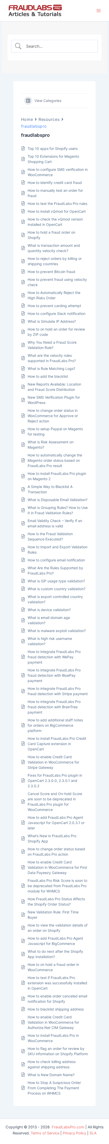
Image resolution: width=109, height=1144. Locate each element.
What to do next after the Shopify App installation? (55, 954)
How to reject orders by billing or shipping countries (55, 261)
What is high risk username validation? (50, 641)
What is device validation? (49, 610)
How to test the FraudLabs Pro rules (57, 203)
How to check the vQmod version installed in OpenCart (55, 222)
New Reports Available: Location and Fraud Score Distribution (54, 387)
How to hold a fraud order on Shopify (51, 235)
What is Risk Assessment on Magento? (51, 444)
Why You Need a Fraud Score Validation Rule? (52, 345)
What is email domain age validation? (49, 620)
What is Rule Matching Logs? (51, 368)
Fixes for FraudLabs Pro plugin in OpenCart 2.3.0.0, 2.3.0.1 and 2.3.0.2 (55, 780)
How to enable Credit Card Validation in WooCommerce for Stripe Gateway (53, 762)
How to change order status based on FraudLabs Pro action (56, 851)
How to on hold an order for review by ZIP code (56, 332)
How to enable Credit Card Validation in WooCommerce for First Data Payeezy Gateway (57, 867)
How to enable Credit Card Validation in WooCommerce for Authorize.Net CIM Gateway (53, 1022)
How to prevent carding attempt (54, 306)
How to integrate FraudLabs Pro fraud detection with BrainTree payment (54, 706)
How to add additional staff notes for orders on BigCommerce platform (55, 725)
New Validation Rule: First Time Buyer (53, 914)
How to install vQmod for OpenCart (57, 211)
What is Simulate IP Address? (52, 321)
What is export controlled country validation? (55, 599)
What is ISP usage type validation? (56, 581)
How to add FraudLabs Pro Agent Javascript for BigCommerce (55, 941)
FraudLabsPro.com (68, 1127)
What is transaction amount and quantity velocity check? (54, 248)
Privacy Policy (74, 1133)
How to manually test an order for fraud (55, 193)
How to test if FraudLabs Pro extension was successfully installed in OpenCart (57, 982)
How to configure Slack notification (56, 313)
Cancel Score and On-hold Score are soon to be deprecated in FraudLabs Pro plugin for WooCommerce (55, 802)
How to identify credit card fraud (55, 182)
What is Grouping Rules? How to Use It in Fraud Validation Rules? (58, 510)
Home (27, 119)
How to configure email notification (56, 560)
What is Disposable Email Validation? (57, 500)
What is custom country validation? (56, 589)
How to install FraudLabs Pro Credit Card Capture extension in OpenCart (57, 743)
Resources (49, 119)
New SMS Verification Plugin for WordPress (54, 400)
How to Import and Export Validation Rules (57, 549)
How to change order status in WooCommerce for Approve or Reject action (53, 415)
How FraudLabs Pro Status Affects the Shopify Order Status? (56, 901)
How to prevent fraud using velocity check (57, 282)
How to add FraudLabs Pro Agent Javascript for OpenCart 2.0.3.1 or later (56, 822)
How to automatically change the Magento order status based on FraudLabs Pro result (55, 460)
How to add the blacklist (48, 376)
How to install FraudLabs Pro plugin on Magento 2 (57, 476)
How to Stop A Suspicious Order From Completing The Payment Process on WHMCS (54, 1087)
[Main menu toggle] (98, 10)
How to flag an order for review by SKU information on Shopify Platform (58, 1051)
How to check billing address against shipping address (52, 1064)
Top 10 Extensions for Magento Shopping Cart (53, 159)
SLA (93, 1133)
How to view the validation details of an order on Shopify (57, 928)
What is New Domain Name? (51, 1075)
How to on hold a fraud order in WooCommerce (53, 967)
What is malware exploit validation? (57, 631)
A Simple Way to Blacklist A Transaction (50, 489)
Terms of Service (45, 1133)
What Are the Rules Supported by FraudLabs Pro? (55, 570)
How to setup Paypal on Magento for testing (55, 431)
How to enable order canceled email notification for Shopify (57, 998)
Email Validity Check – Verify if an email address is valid (55, 523)
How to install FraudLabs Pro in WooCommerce (53, 1038)
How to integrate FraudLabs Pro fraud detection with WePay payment (54, 656)
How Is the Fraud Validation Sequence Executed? (50, 536)
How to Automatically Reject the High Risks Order (54, 295)
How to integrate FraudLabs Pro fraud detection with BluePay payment (54, 675)
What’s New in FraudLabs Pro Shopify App (52, 838)
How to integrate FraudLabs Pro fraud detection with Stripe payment (58, 691)
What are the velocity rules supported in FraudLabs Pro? (52, 358)
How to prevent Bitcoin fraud (51, 271)
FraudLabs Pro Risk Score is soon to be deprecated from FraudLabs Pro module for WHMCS (57, 885)
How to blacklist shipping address (56, 1009)
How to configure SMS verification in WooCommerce (58, 172)
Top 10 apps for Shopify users (53, 148)
